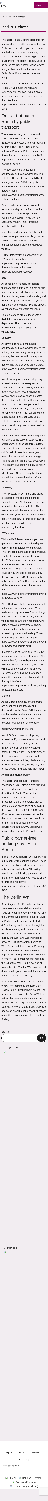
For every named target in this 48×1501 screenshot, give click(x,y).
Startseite (5, 17)
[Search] (41, 1038)
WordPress (22, 1466)
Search (5, 1032)
